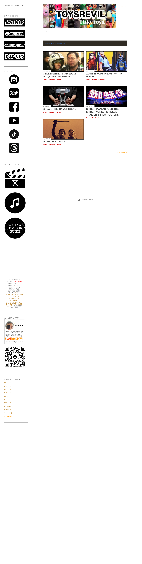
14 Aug (7, 396)
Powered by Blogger (87, 200)
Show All (121, 43)
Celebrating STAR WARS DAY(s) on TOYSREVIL (59, 75)
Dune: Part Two (54, 141)
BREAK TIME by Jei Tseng (59, 109)
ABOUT (17, 293)
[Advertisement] (85, 173)
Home (46, 31)
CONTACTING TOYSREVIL (14, 295)
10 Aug (7, 409)
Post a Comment (55, 80)
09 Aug (7, 413)
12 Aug (7, 403)
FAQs (12, 297)
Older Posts (122, 153)
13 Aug (7, 399)
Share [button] (45, 80)
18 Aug (7, 383)
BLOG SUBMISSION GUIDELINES (14, 298)
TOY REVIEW (11, 302)
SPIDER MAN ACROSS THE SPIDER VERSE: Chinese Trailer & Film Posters (102, 112)
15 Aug (7, 393)
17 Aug (7, 386)
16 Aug (7, 390)
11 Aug (7, 406)
